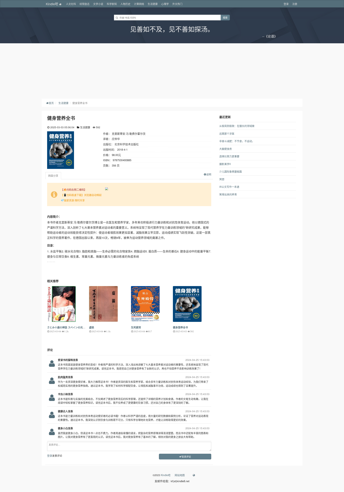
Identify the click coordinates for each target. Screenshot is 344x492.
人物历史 (125, 4)
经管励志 (85, 4)
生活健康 (153, 4)
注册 (294, 4)
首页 (51, 103)
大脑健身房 (225, 148)
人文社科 (71, 4)
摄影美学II (225, 164)
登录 (286, 4)
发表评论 (186, 456)
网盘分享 (53, 175)
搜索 (225, 17)
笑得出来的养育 (228, 194)
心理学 (165, 4)
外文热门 (177, 4)
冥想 (221, 179)
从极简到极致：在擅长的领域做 (236, 126)
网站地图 (180, 475)
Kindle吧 (52, 3)
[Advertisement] (172, 70)
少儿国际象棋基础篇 (230, 171)
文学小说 (98, 4)
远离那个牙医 (226, 133)
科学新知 (112, 4)
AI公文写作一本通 (229, 186)
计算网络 (139, 4)
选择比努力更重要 (229, 156)
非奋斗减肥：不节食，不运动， (236, 141)
